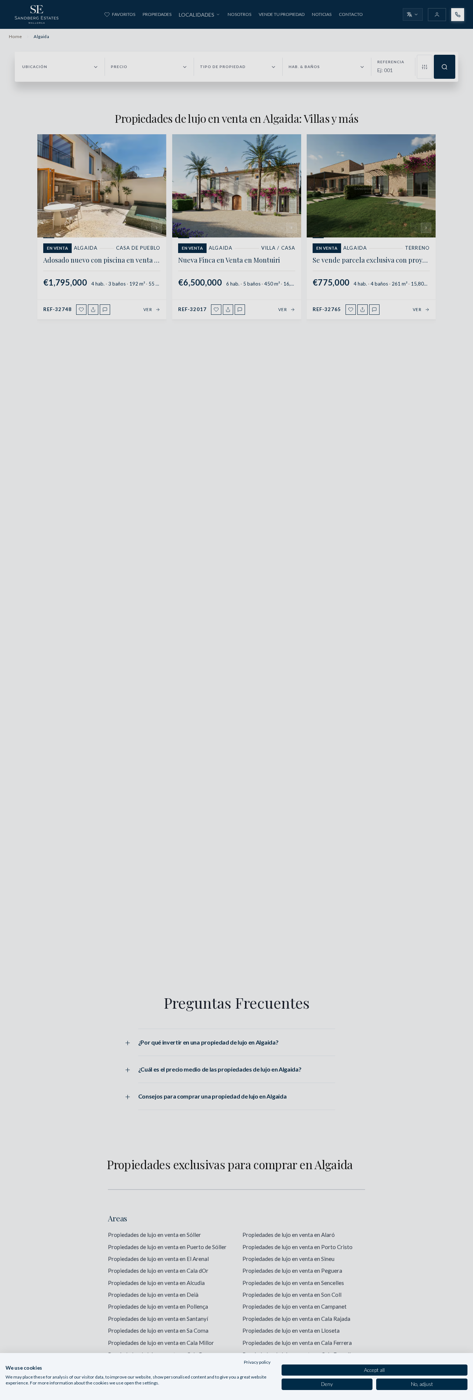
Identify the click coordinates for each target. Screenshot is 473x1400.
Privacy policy (257, 1362)
